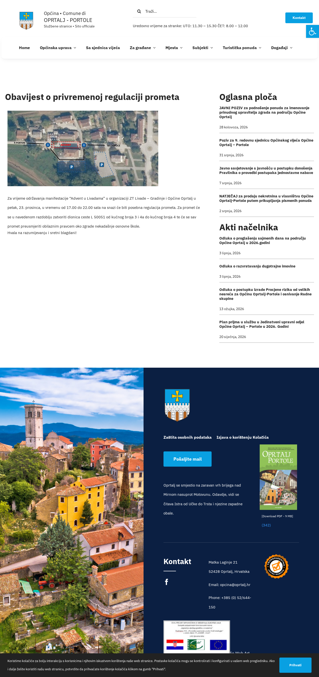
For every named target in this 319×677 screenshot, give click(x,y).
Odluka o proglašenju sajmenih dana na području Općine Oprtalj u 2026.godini (262, 240)
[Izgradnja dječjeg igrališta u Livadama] (197, 643)
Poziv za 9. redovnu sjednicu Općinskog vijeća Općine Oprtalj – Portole (266, 142)
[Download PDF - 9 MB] (277, 516)
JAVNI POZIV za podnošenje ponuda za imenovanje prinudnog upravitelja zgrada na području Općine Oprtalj (264, 112)
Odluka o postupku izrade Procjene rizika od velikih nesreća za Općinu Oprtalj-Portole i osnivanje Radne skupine (265, 294)
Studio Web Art (236, 653)
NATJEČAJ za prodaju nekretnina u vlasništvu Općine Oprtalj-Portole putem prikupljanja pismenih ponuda (266, 198)
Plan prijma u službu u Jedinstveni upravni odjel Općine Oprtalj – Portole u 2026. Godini (261, 324)
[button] (312, 31)
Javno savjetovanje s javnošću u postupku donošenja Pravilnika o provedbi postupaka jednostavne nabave (266, 170)
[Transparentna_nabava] (276, 555)
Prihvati (295, 665)
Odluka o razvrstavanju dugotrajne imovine (257, 266)
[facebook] (166, 582)
